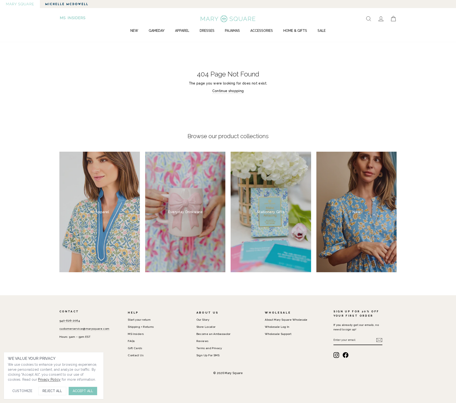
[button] (73, 18)
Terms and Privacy (209, 348)
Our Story (202, 319)
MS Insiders (136, 334)
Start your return (139, 319)
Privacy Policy (49, 379)
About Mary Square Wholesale (286, 319)
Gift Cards (135, 348)
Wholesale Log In (277, 326)
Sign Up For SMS (207, 355)
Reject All (52, 391)
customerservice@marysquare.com (84, 328)
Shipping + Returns (141, 326)
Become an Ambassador (213, 334)
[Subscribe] (379, 340)
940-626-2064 (69, 320)
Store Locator (206, 326)
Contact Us (135, 355)
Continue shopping (228, 91)
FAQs (131, 341)
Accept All (83, 391)
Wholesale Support (278, 334)
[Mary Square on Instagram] (336, 355)
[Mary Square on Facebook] (345, 355)
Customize (22, 391)
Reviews (202, 341)
